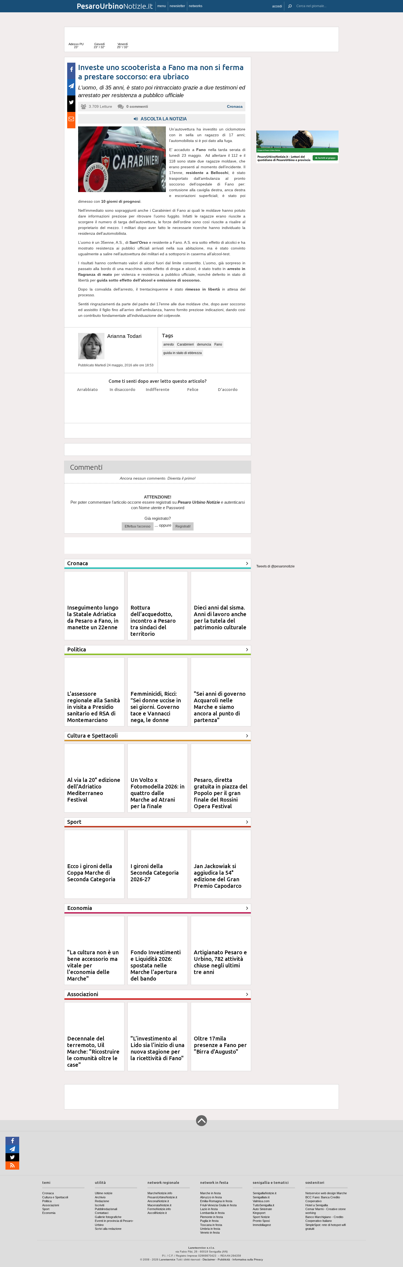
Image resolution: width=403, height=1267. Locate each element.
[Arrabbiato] (87, 403)
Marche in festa (210, 1193)
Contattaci (101, 1212)
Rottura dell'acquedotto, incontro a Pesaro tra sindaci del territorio (153, 620)
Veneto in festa (210, 1232)
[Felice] (193, 403)
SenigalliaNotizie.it (264, 1193)
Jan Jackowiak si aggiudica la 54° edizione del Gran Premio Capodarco (218, 876)
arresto (168, 344)
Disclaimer (209, 1259)
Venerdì (122, 45)
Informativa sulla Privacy (247, 1259)
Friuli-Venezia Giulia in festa (218, 1205)
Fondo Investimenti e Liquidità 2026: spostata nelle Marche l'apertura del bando (155, 965)
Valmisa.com (261, 1201)
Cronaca (235, 106)
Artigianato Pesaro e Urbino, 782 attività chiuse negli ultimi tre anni (220, 962)
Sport (45, 1209)
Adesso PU (76, 45)
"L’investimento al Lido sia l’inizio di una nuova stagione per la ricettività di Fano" (157, 1048)
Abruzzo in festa (211, 1197)
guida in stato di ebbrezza (182, 353)
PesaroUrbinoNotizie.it (162, 1197)
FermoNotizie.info (159, 1209)
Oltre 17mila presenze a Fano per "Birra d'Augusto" (220, 1045)
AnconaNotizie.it (158, 1201)
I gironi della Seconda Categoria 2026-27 (154, 872)
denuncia (204, 344)
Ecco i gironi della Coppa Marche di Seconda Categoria (91, 872)
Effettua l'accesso (138, 526)
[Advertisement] (297, 91)
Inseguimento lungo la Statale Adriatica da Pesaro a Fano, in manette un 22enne (92, 617)
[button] (277, 6)
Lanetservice (167, 1259)
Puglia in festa (209, 1220)
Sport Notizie (261, 1217)
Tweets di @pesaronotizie (275, 566)
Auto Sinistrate (262, 1209)
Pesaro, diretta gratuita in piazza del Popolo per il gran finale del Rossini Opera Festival (221, 793)
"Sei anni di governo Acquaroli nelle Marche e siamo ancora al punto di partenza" (220, 707)
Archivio (100, 1197)
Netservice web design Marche (326, 1193)
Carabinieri (185, 344)
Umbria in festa (210, 1228)
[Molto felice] (228, 403)
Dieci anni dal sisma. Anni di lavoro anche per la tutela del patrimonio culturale (220, 617)
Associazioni (50, 1205)
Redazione (102, 1201)
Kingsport (259, 1212)
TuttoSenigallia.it (263, 1205)
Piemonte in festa (211, 1217)
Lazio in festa (209, 1209)
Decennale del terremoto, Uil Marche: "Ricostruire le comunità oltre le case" (93, 1051)
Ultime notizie (103, 1193)
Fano (218, 344)
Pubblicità (224, 1259)
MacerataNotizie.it (159, 1205)
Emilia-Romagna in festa (216, 1201)
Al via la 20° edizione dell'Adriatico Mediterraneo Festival (93, 790)
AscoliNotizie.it (157, 1212)
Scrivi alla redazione (108, 1228)
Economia (48, 1212)
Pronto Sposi (261, 1220)
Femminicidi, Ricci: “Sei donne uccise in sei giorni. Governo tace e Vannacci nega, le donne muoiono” (155, 710)
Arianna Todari (124, 336)
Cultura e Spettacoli (55, 1197)
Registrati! (183, 526)
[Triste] (122, 403)
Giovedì (99, 45)
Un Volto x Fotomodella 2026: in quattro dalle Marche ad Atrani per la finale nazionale (157, 796)
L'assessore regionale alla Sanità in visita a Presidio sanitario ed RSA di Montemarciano (93, 707)
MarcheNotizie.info (159, 1193)
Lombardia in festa (212, 1212)
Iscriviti (99, 1205)
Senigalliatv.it (261, 1197)
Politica (47, 1201)
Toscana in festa (211, 1225)
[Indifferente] (157, 403)
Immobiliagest (262, 1225)
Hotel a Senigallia (316, 1205)
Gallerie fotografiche (108, 1217)
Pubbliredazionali (106, 1209)
